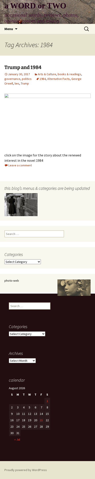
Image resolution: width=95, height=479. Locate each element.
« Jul (17, 439)
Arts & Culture (47, 74)
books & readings (69, 74)
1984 (43, 79)
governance (12, 79)
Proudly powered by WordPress (25, 470)
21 (41, 420)
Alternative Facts (58, 79)
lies (17, 83)
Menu (8, 29)
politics (27, 79)
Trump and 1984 (22, 67)
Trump (25, 83)
